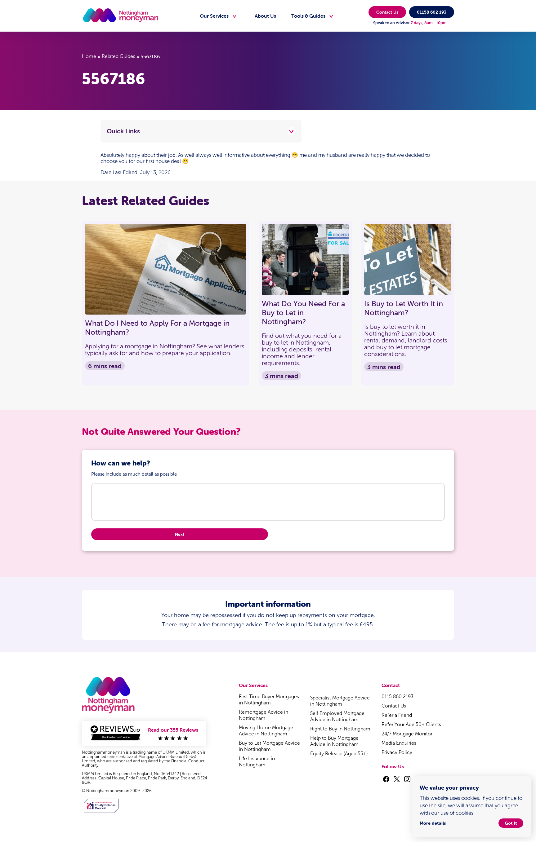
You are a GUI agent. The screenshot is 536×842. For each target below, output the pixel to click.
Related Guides (118, 56)
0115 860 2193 (397, 696)
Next (179, 534)
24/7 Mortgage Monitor (407, 733)
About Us (265, 16)
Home (89, 56)
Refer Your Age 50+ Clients (411, 724)
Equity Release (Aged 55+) (339, 753)
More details (433, 823)
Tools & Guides (308, 16)
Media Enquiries (399, 743)
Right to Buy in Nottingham (340, 728)
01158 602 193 (431, 12)
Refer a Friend (397, 715)
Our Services (214, 16)
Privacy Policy (397, 752)
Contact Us (387, 12)
